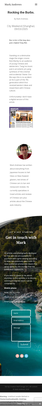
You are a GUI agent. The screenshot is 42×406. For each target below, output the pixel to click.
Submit (24, 344)
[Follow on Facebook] (17, 356)
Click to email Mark (17, 301)
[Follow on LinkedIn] (22, 356)
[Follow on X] (26, 356)
